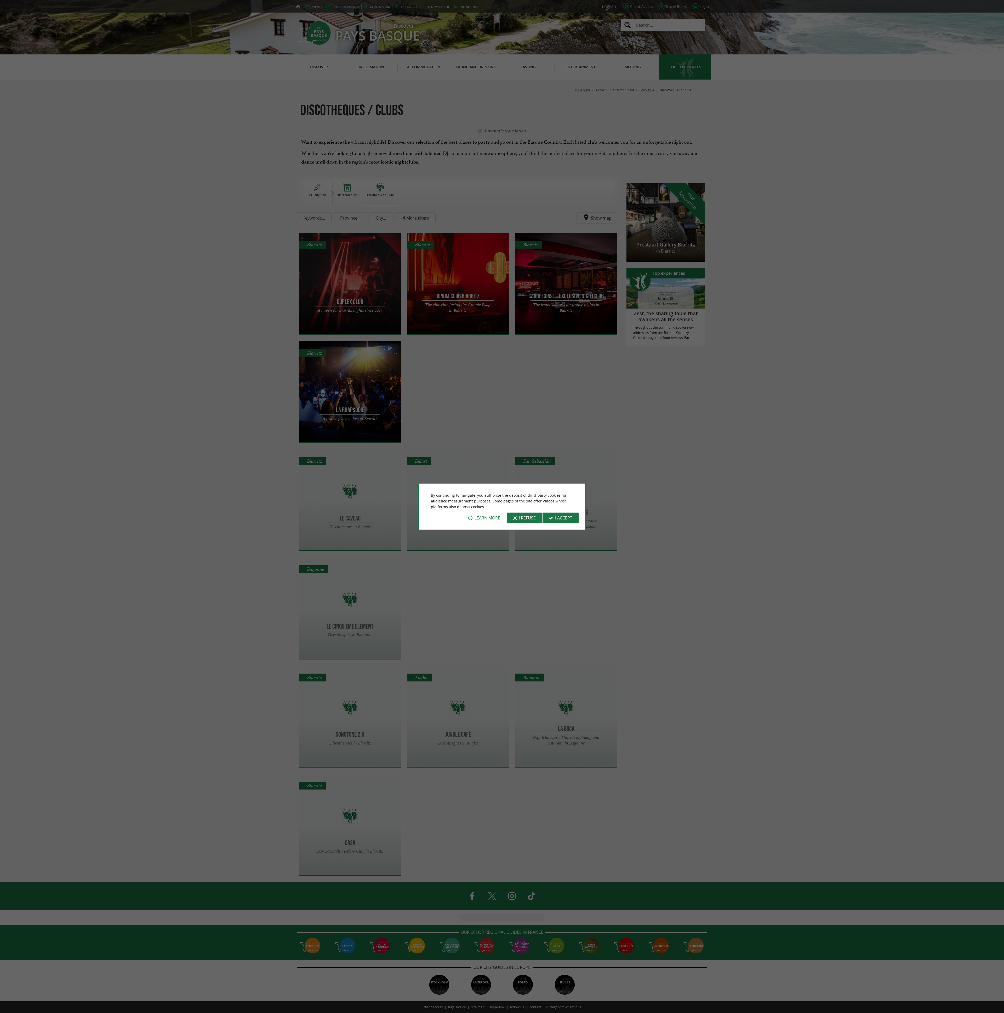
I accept (563, 518)
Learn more (487, 518)
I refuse (527, 518)
